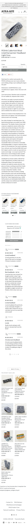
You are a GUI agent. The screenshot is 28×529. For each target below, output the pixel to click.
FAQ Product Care (14, 507)
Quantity (23, 64)
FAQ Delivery (18, 502)
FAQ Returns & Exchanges (14, 505)
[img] (9, 253)
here (20, 177)
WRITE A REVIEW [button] (14, 240)
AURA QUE (10, 519)
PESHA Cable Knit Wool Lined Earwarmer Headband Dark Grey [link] (5, 205)
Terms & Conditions (9, 510)
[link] (5, 200)
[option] (7, 45)
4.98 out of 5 (17, 226)
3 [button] (14, 354)
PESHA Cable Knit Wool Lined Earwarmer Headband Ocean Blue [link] (22, 205)
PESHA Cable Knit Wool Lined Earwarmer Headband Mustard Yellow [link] (14, 205)
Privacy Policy (20, 510)
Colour (3, 64)
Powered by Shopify (20, 519)
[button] (5, 57)
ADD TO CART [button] (4, 213)
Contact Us (9, 502)
